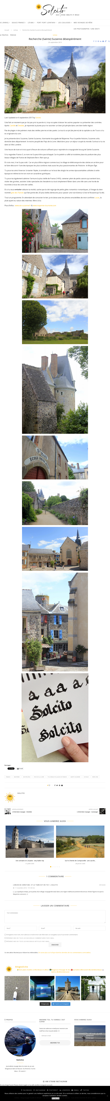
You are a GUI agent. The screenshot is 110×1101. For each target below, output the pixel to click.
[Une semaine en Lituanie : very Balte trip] (30, 842)
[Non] (107, 1096)
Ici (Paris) (4, 23)
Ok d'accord (55, 1098)
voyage (86, 777)
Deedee (21, 125)
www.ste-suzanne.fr (23, 205)
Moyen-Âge (26, 777)
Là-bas (31, 23)
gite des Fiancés (17, 192)
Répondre (102, 885)
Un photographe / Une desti (87, 29)
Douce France (18, 23)
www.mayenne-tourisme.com (44, 205)
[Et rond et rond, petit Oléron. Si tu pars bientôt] (68, 988)
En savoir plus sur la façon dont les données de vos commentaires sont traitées (65, 952)
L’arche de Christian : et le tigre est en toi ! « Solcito (35, 885)
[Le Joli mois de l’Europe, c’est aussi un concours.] (93, 988)
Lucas (97, 197)
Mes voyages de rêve (83, 23)
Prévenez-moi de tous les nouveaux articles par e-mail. (28, 941)
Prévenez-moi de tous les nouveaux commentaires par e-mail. (30, 938)
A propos (4, 35)
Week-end (95, 777)
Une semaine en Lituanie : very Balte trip (30, 861)
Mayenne (17, 777)
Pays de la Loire (39, 777)
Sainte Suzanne (75, 777)
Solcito (38, 117)
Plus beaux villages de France (57, 777)
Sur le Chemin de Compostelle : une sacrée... (80, 861)
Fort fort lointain (46, 23)
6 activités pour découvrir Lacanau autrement (90, 1034)
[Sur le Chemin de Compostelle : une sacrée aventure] (80, 842)
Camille (13, 125)
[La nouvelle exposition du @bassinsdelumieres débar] (42, 988)
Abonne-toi (55, 1043)
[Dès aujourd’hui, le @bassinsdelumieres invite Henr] (17, 988)
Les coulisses (64, 23)
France (8, 777)
